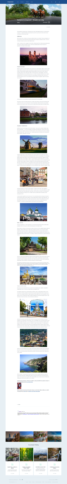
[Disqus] (33, 419)
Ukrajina (18, 22)
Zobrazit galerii (45, 22)
